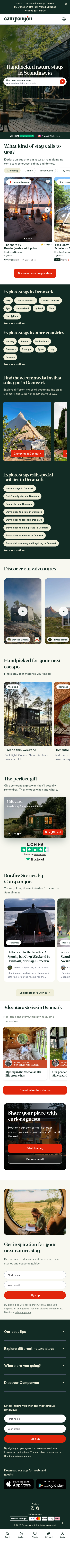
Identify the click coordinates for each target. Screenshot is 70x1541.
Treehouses (46, 170)
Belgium (10, 357)
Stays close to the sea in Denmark (24, 535)
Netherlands (42, 341)
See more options (14, 323)
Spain (41, 349)
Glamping (12, 170)
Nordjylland (12, 316)
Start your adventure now (18, 80)
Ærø (8, 300)
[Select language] (64, 19)
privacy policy (23, 1312)
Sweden (24, 341)
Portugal (26, 349)
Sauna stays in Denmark (19, 504)
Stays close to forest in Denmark (24, 519)
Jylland (39, 308)
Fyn (8, 308)
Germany (11, 349)
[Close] (66, 4)
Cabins (29, 170)
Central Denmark (50, 300)
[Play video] (23, 611)
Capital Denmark (26, 300)
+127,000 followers (51, 136)
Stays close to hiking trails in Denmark (27, 527)
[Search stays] (62, 81)
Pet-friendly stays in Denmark (22, 496)
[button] (22, 611)
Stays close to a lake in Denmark (24, 511)
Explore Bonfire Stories (33, 992)
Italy (52, 349)
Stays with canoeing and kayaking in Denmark (31, 543)
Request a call (35, 1159)
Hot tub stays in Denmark (20, 488)
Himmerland (22, 308)
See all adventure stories (35, 1089)
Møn (51, 308)
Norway (10, 341)
